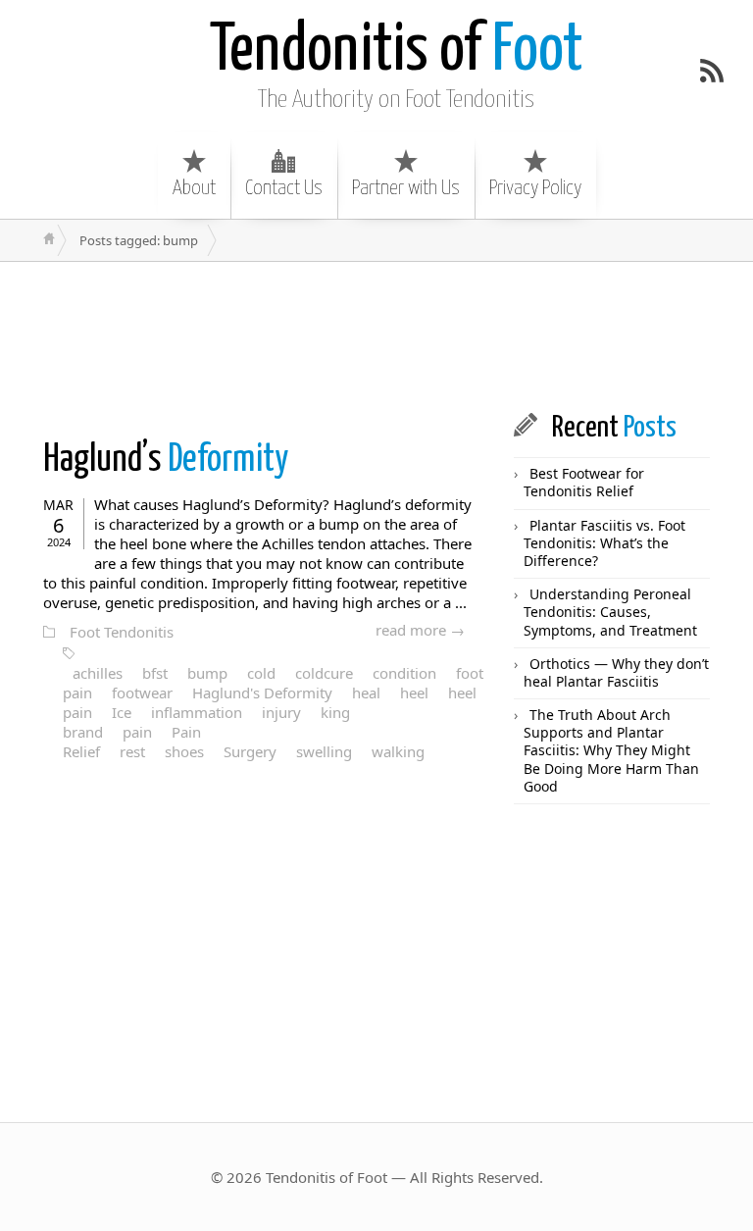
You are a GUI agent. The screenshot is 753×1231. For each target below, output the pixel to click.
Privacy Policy (535, 188)
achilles (98, 673)
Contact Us (284, 188)
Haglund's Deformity (262, 692)
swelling (324, 751)
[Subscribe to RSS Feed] (712, 70)
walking (398, 751)
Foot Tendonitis (122, 631)
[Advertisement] (380, 335)
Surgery (250, 751)
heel (414, 692)
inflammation (196, 712)
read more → (420, 630)
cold (261, 673)
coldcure (324, 673)
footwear (142, 692)
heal (366, 692)
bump (207, 673)
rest (132, 751)
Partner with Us (406, 188)
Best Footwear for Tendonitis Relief (584, 482)
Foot (396, 51)
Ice (121, 712)
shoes (184, 751)
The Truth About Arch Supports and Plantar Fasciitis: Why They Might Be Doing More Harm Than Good (611, 750)
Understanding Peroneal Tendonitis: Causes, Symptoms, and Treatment (610, 612)
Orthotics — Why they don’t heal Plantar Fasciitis (616, 672)
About (194, 188)
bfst (155, 673)
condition (404, 673)
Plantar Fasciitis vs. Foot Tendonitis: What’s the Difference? (604, 543)
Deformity (165, 460)
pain (137, 732)
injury (281, 712)
